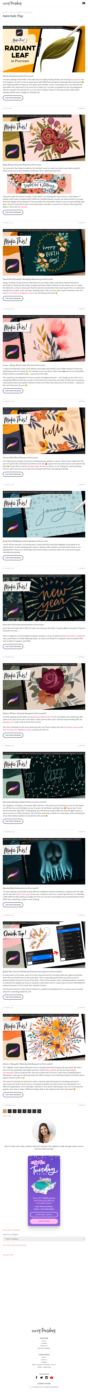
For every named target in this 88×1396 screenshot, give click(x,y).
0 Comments (81, 108)
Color (13, 27)
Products (44, 1346)
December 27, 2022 (9, 657)
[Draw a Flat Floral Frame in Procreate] (44, 430)
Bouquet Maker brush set (43, 717)
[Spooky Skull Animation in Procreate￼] (44, 861)
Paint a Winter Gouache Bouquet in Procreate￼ (24, 713)
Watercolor (79, 316)
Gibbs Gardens (51, 1070)
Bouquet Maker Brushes (36, 466)
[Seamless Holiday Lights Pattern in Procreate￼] (44, 775)
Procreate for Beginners (75, 636)
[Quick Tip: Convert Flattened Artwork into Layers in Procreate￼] (44, 944)
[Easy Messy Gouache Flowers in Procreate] (44, 138)
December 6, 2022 (9, 745)
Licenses (44, 1362)
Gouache (25, 27)
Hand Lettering (37, 230)
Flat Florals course (70, 727)
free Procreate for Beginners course (20, 293)
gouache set (8, 722)
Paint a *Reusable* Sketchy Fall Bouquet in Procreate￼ (28, 1064)
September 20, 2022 (9, 1105)
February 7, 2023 (9, 401)
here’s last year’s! (24, 894)
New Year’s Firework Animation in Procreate (23, 624)
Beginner (7, 27)
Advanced (7, 230)
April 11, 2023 (8, 108)
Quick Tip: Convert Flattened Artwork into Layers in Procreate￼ (32, 971)
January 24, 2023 (9, 484)
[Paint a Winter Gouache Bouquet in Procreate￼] (44, 686)
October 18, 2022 (9, 915)
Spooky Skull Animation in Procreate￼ (21, 888)
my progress (75, 80)
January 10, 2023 (9, 568)
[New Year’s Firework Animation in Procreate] (44, 597)
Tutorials (58, 27)
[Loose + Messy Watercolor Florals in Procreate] (44, 338)
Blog (44, 1341)
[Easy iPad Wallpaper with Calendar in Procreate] (44, 514)
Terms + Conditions (44, 1367)
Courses (44, 1343)
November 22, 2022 (9, 831)
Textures (51, 27)
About (44, 1357)
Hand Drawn (33, 27)
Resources (59, 116)
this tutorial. (22, 207)
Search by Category (11, 1234)
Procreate (51, 116)
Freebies (18, 27)
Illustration (42, 27)
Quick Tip (47, 923)
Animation (7, 576)
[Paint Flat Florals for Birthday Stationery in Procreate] (44, 252)
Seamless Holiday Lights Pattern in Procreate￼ (24, 802)
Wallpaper (67, 492)
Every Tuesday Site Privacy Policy (44, 1364)
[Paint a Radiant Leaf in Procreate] (44, 49)
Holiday (46, 316)
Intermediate (45, 409)
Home (5, 12)
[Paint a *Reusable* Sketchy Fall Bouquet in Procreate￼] (44, 1037)
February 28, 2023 (9, 308)
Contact (44, 1359)
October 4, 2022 (8, 1007)
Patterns (65, 753)
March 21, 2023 (8, 222)
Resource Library (44, 1348)
